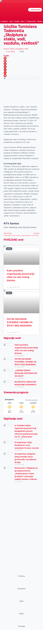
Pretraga (21, 626)
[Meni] (21, 597)
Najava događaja (16, 49)
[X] (21, 72)
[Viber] (21, 66)
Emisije (16, 21)
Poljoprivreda (31, 21)
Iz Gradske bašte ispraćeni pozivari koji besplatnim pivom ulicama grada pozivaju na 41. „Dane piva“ (26, 431)
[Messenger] (21, 61)
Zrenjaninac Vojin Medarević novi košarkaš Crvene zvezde (27, 445)
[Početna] (21, 572)
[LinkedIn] (21, 63)
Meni (21, 601)
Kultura (6, 49)
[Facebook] (21, 58)
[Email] (21, 75)
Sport (23, 21)
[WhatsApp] (21, 69)
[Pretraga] (21, 622)
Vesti (11, 21)
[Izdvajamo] (21, 584)
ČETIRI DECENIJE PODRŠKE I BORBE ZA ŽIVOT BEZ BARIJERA (20, 322)
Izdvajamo (4, 21)
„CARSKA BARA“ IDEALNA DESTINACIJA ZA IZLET (26, 373)
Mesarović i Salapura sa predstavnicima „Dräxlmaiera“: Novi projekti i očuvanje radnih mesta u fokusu (26, 473)
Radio (21, 614)
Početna (21, 576)
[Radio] (21, 609)
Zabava (39, 21)
